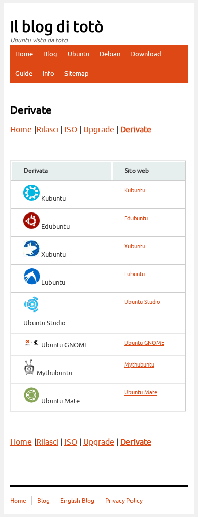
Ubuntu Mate (140, 392)
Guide (23, 73)
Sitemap (76, 73)
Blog (50, 54)
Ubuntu (78, 54)
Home (24, 54)
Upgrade (98, 130)
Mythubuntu (139, 364)
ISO (70, 130)
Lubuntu (134, 274)
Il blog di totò (57, 27)
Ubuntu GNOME (144, 343)
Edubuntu (136, 218)
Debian (110, 54)
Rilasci (47, 130)
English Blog (77, 501)
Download (145, 54)
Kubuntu (134, 190)
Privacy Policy (124, 501)
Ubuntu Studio (142, 302)
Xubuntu (134, 246)
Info (48, 73)
